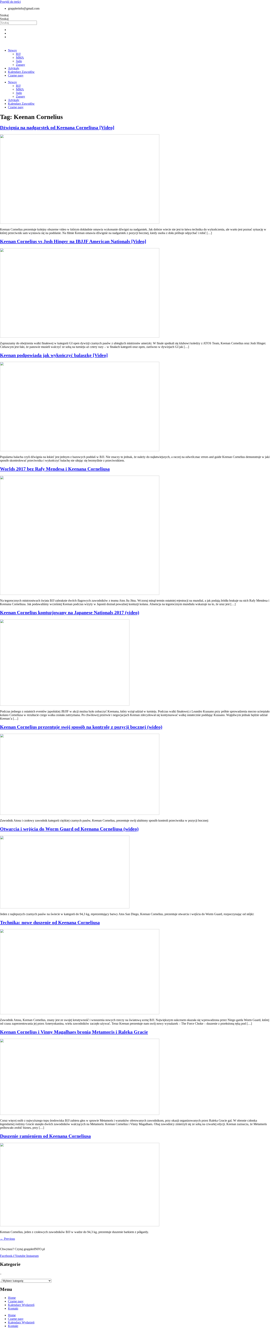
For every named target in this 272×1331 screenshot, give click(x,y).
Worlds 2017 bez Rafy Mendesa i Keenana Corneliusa (55, 468)
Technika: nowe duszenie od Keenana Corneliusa (50, 922)
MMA (20, 57)
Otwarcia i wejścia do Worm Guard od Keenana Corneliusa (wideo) (69, 829)
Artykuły (13, 68)
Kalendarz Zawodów (21, 72)
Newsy (12, 50)
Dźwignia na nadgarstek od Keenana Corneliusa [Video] (57, 127)
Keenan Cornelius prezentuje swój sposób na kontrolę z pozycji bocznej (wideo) (81, 727)
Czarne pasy (15, 75)
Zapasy (20, 64)
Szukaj (4, 15)
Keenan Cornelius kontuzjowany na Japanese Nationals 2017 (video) (69, 612)
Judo (19, 61)
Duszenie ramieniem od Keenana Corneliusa (45, 1136)
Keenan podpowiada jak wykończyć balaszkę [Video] (54, 355)
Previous (7, 1238)
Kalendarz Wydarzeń (21, 1305)
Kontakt (13, 1308)
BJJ (18, 54)
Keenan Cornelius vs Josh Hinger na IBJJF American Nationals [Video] (73, 241)
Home (12, 1297)
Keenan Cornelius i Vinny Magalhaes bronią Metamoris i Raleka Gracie (74, 1032)
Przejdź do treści (10, 1)
